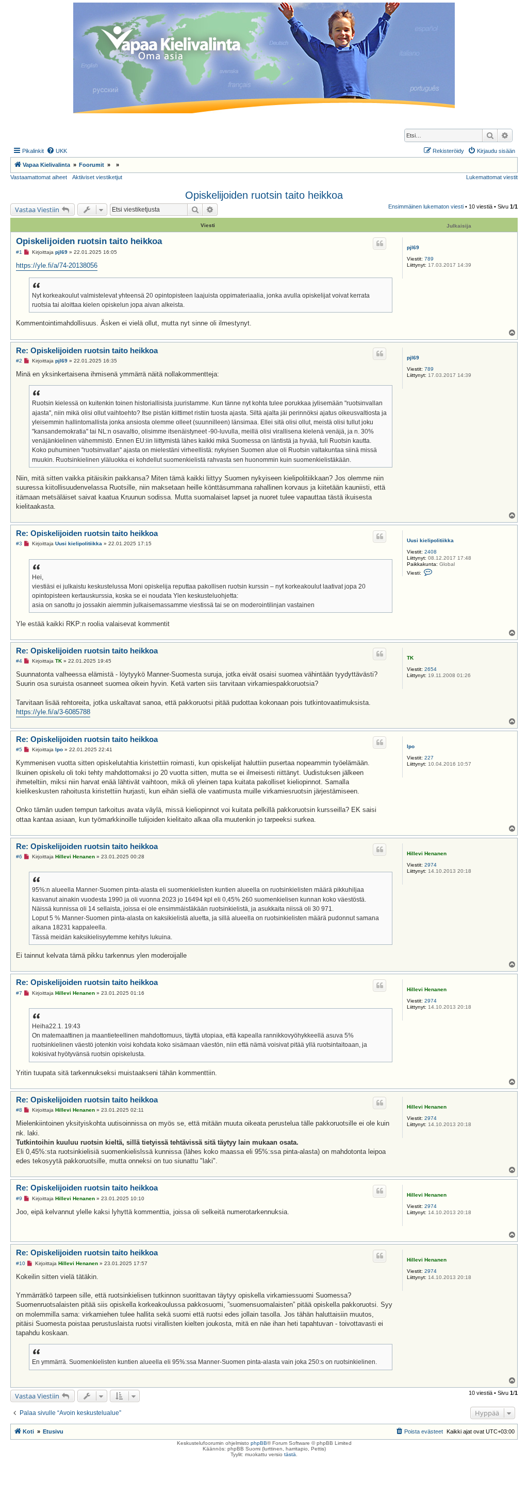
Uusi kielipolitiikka (430, 540)
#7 (19, 993)
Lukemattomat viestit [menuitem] (492, 177)
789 (429, 259)
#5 (19, 749)
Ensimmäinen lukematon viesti (426, 206)
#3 (19, 543)
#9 (19, 1198)
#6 (19, 856)
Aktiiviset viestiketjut (97, 177)
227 (429, 758)
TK (410, 658)
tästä (290, 1454)
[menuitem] (56, 151)
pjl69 (413, 247)
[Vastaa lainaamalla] (379, 243)
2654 (430, 669)
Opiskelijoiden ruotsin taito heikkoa (264, 195)
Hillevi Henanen (427, 853)
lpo (411, 746)
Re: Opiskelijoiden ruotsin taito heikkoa (87, 350)
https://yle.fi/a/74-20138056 (56, 265)
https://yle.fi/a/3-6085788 (53, 712)
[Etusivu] (264, 58)
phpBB (259, 1443)
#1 (19, 252)
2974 (430, 865)
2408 (430, 552)
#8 (19, 1110)
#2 (19, 361)
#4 (19, 661)
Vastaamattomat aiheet (38, 177)
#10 (20, 1263)
